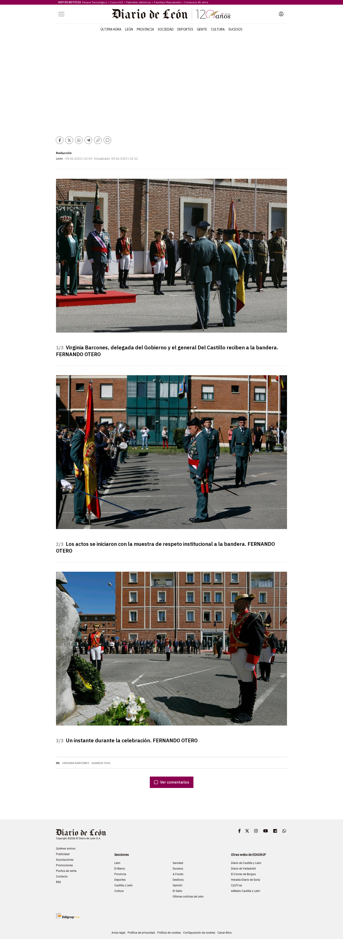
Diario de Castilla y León (246, 863)
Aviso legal (118, 932)
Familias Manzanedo (167, 2)
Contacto (62, 876)
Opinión (177, 885)
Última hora (111, 29)
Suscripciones (65, 859)
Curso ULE (116, 2)
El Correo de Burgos (243, 874)
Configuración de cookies (199, 932)
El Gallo (177, 891)
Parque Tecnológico (94, 2)
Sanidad (178, 863)
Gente (202, 29)
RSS (58, 882)
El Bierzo (119, 868)
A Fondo (178, 874)
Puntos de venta (66, 871)
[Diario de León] (171, 14)
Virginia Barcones (75, 763)
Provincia (145, 29)
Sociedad (166, 29)
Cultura (218, 29)
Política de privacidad (141, 932)
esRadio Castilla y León (245, 891)
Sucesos (235, 29)
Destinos (178, 879)
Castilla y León (123, 885)
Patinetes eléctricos (138, 2)
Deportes (185, 29)
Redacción (64, 153)
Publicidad (63, 854)
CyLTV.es (236, 885)
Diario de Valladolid (243, 868)
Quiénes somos (65, 848)
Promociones (64, 865)
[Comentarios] (107, 140)
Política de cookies (169, 932)
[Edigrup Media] (67, 915)
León (129, 29)
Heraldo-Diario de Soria (245, 879)
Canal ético (224, 932)
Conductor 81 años (196, 2)
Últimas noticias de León (188, 896)
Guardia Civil (101, 763)
